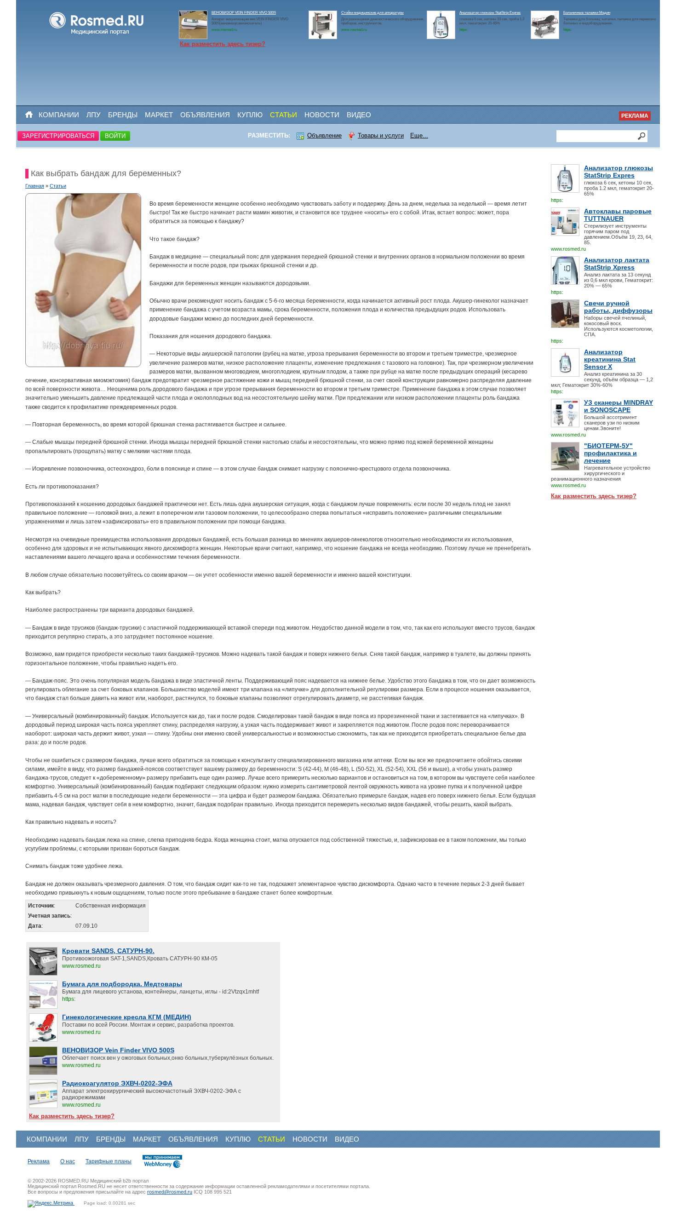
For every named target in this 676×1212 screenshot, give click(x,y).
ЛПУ (93, 115)
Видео (359, 115)
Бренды (122, 115)
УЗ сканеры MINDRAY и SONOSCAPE (618, 406)
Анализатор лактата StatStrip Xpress (616, 263)
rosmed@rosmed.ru (169, 1192)
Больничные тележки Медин (586, 13)
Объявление (324, 135)
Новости (321, 115)
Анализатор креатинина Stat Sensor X (610, 359)
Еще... (419, 135)
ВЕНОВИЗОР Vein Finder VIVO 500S (118, 1050)
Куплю (250, 115)
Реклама (634, 116)
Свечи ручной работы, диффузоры (618, 306)
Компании (59, 115)
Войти (115, 135)
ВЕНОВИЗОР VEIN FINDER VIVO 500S (244, 13)
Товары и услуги (381, 135)
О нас (67, 1161)
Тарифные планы (109, 1161)
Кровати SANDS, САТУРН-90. (108, 950)
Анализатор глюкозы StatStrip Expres (490, 13)
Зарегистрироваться (58, 135)
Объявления (205, 115)
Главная (34, 186)
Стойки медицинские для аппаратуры (372, 13)
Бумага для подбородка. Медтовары (122, 984)
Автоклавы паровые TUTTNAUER (618, 214)
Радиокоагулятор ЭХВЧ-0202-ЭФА (117, 1083)
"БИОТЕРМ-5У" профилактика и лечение (610, 453)
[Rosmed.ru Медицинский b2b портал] (97, 35)
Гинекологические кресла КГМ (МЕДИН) (126, 1017)
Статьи (283, 115)
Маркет (159, 115)
